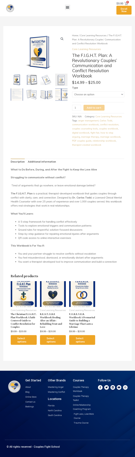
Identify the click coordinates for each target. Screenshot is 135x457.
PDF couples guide (82, 140)
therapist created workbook (86, 144)
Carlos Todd (106, 120)
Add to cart (94, 107)
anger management (88, 120)
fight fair (95, 132)
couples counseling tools (85, 128)
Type (75, 87)
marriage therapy (90, 136)
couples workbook (108, 128)
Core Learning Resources (93, 35)
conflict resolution (109, 124)
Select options (21, 340)
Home (75, 35)
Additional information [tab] (42, 161)
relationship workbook (104, 140)
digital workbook (80, 132)
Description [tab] (18, 161)
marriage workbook (110, 136)
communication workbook (85, 124)
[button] (67, 7)
